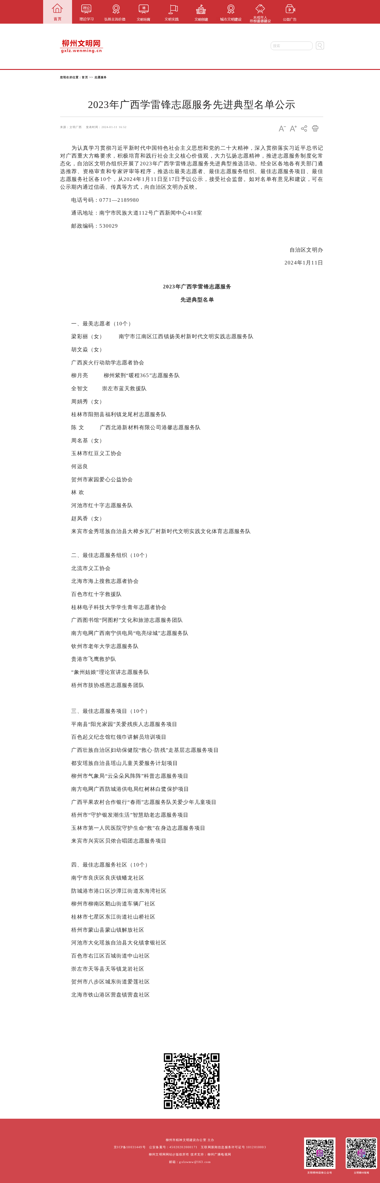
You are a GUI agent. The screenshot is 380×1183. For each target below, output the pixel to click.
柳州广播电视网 (219, 1154)
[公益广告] (287, 12)
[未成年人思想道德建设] (258, 12)
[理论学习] (86, 12)
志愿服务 (101, 77)
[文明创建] (201, 12)
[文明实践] (172, 12)
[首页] (57, 12)
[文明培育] (143, 12)
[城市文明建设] (230, 12)
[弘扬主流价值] (115, 12)
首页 (85, 77)
